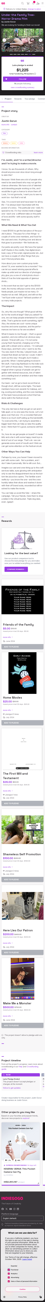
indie (21, 143)
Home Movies (12, 697)
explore (26, 1118)
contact (14, 125)
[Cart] (28, 3)
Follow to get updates (12, 1088)
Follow (22, 79)
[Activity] (33, 3)
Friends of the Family (18, 624)
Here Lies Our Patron (18, 930)
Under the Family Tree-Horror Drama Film (18, 17)
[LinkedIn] (18, 1209)
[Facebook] (3, 1209)
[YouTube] (10, 1209)
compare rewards (15, 569)
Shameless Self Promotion (22, 854)
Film (4, 133)
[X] (6, 1209)
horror (14, 143)
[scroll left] (4, 40)
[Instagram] (14, 1209)
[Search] (22, 3)
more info (5, 125)
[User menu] (38, 3)
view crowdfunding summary (22, 87)
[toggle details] (39, 1184)
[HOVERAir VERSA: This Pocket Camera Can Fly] (21, 1141)
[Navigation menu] (42, 3)
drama (5, 143)
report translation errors (22, 1225)
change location (34, 9)
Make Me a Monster (17, 1003)
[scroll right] (41, 40)
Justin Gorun (10, 22)
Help (20, 1067)
